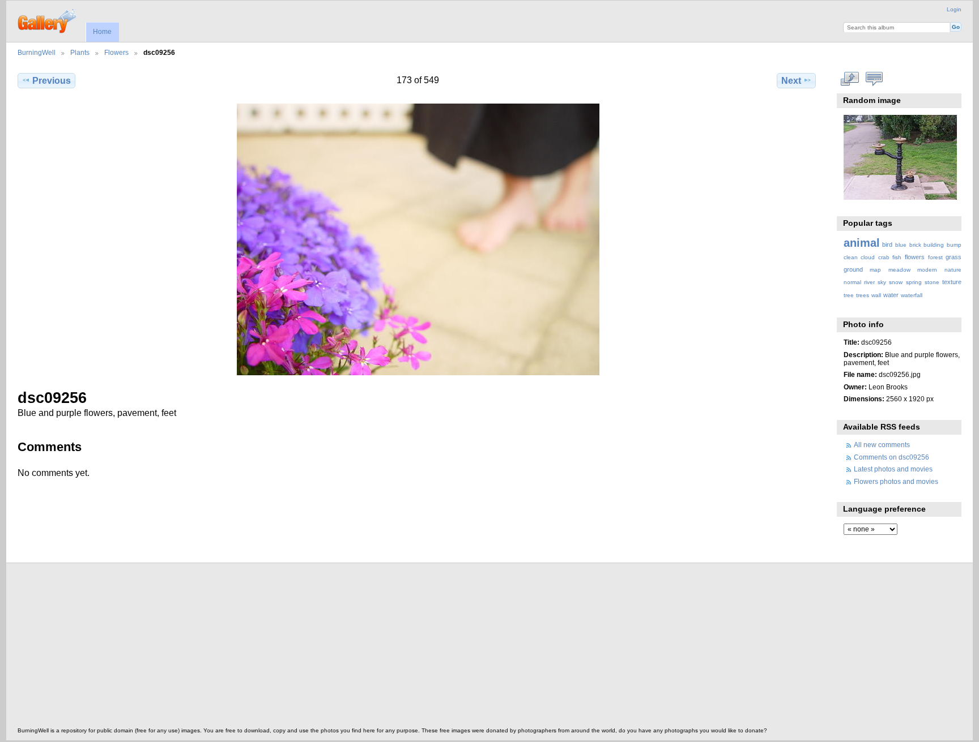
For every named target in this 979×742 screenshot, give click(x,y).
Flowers (116, 52)
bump (954, 245)
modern (927, 270)
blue (900, 245)
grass (953, 257)
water (891, 294)
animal (862, 243)
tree (849, 295)
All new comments (882, 444)
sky (882, 282)
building (933, 245)
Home (102, 32)
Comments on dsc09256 (891, 457)
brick (915, 245)
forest (935, 257)
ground (853, 269)
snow (896, 282)
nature (952, 270)
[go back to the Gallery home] (48, 19)
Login (954, 9)
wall (876, 295)
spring (914, 282)
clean (851, 257)
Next (791, 80)
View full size (849, 79)
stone (932, 282)
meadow (899, 270)
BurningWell (37, 52)
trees (862, 295)
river (869, 282)
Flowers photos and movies (896, 481)
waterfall (911, 295)
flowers (915, 257)
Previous (51, 80)
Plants (80, 52)
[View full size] (418, 239)
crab (883, 257)
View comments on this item (874, 79)
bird (887, 244)
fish (896, 257)
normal (852, 282)
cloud (868, 257)
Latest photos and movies (893, 469)
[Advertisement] (357, 648)
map (875, 270)
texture (951, 281)
